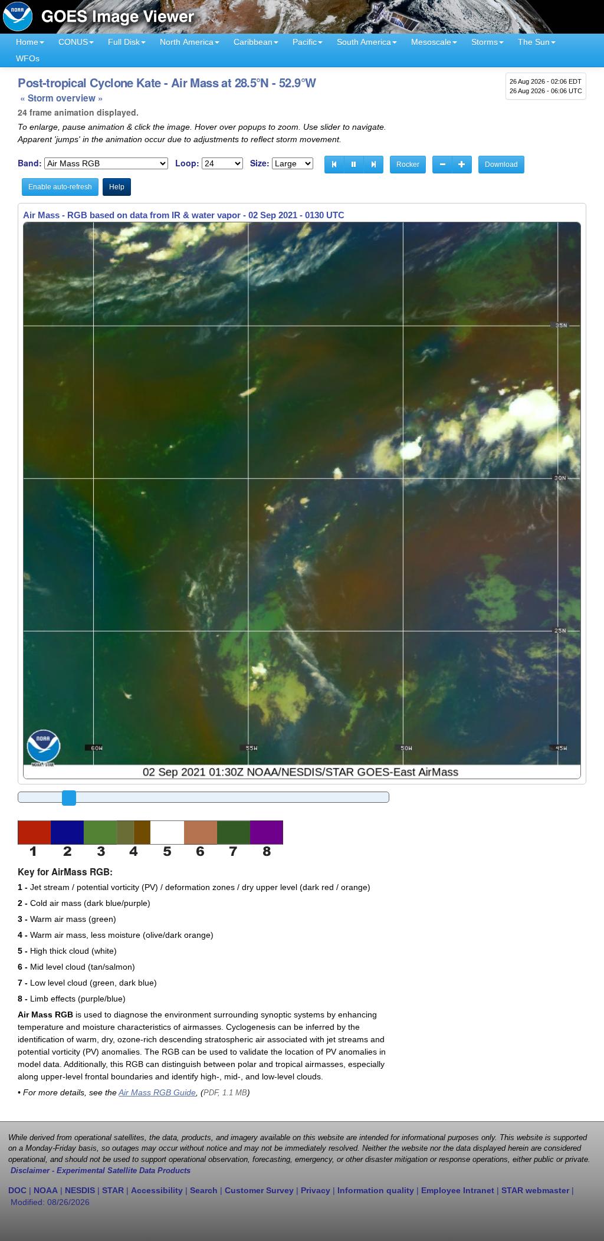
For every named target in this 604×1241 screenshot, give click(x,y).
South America (364, 42)
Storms (484, 42)
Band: (30, 163)
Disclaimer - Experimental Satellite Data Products (101, 1171)
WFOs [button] (28, 58)
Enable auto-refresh (60, 187)
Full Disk (124, 42)
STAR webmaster (535, 1190)
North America (187, 42)
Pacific (305, 42)
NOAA (46, 1190)
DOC (17, 1190)
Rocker (407, 164)
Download (501, 164)
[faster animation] (462, 164)
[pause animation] (354, 164)
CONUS (73, 42)
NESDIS (80, 1190)
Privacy (315, 1190)
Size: (260, 163)
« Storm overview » (61, 97)
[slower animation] (442, 164)
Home (27, 42)
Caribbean (253, 42)
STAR (113, 1190)
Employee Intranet (457, 1190)
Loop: (187, 163)
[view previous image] (334, 164)
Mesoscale (431, 42)
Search (204, 1190)
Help (116, 187)
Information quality (375, 1190)
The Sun (534, 42)
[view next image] (373, 164)
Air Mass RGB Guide (157, 1092)
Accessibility (157, 1190)
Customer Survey (259, 1190)
